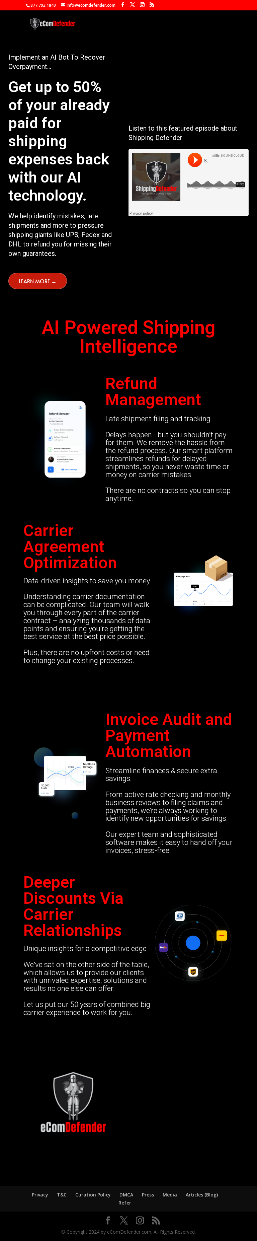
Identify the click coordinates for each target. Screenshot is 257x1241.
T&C (62, 1194)
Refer (124, 1202)
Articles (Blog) (202, 1194)
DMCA (126, 1194)
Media (170, 1194)
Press (148, 1194)
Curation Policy (93, 1194)
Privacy (40, 1194)
